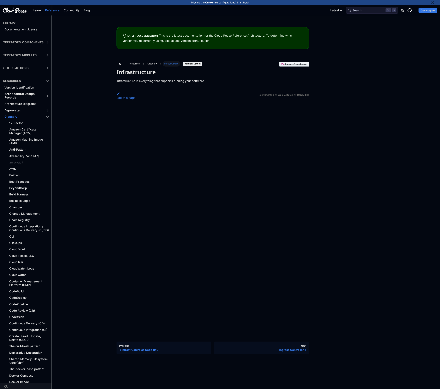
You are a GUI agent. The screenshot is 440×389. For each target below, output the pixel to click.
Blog (87, 10)
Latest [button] (334, 10)
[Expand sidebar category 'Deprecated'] (47, 110)
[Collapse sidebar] (26, 386)
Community (72, 10)
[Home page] (120, 63)
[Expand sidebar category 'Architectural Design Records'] (47, 96)
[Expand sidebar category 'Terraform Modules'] (47, 55)
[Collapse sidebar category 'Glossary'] (47, 117)
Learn (37, 10)
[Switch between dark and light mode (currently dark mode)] (402, 10)
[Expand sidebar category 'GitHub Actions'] (47, 68)
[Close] (435, 2)
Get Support (428, 10)
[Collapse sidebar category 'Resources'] (47, 81)
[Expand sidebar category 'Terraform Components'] (47, 42)
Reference (52, 10)
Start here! (243, 2)
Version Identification (195, 40)
